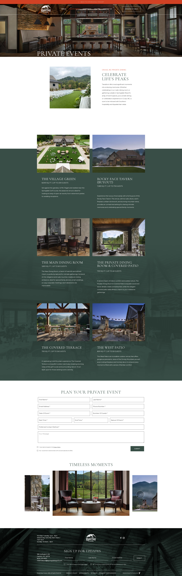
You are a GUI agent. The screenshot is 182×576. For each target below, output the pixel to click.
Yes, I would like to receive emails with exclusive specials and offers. (56, 450)
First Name (69, 558)
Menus (63, 9)
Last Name (92, 558)
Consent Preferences (107, 573)
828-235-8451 (42, 558)
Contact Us (107, 9)
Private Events (74, 9)
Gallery (97, 9)
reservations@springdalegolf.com (49, 560)
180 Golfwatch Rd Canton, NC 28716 (43, 555)
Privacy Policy (56, 447)
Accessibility (84, 573)
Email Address (117, 558)
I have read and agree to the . (50, 447)
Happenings (87, 9)
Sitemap (94, 573)
